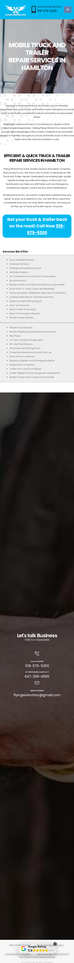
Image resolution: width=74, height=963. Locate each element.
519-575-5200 (47, 11)
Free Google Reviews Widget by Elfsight (37, 957)
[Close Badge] (55, 944)
